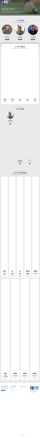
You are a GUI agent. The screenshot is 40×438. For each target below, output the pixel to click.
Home (2, 6)
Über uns (5, 6)
